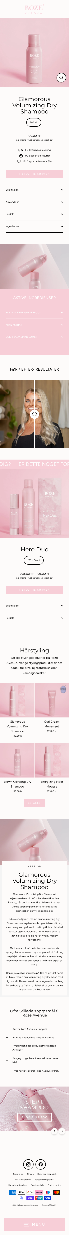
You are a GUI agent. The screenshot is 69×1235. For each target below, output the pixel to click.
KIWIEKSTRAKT (15, 324)
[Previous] (54, 1131)
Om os (30, 1174)
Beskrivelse (12, 189)
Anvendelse (12, 202)
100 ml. (33, 122)
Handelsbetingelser (17, 1185)
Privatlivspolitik (23, 1179)
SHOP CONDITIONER (34, 1117)
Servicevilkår (37, 1185)
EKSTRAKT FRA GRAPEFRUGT (23, 312)
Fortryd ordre (54, 1185)
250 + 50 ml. (34, 560)
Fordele (10, 214)
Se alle (34, 802)
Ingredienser (13, 226)
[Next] (62, 1131)
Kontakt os (18, 1174)
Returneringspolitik (46, 1174)
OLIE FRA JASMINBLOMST (21, 336)
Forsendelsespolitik (44, 1179)
